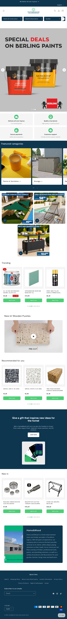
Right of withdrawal (36, 583)
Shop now (33, 434)
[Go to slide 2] (33, 109)
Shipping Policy (15, 579)
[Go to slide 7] (37, 306)
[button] (4, 11)
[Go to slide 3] (35, 109)
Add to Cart (12, 300)
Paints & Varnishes (11, 181)
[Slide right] (37, 188)
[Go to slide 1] (31, 109)
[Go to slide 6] (35, 306)
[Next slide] (64, 70)
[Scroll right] (63, 19)
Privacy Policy (58, 579)
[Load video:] (33, 336)
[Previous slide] (3, 70)
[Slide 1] (33, 70)
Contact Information (46, 579)
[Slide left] (30, 188)
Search (6, 579)
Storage (37, 181)
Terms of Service (23, 583)
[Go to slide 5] (34, 306)
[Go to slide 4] (32, 306)
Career (47, 583)
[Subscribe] (34, 593)
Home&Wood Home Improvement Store (19, 615)
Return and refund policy (30, 579)
